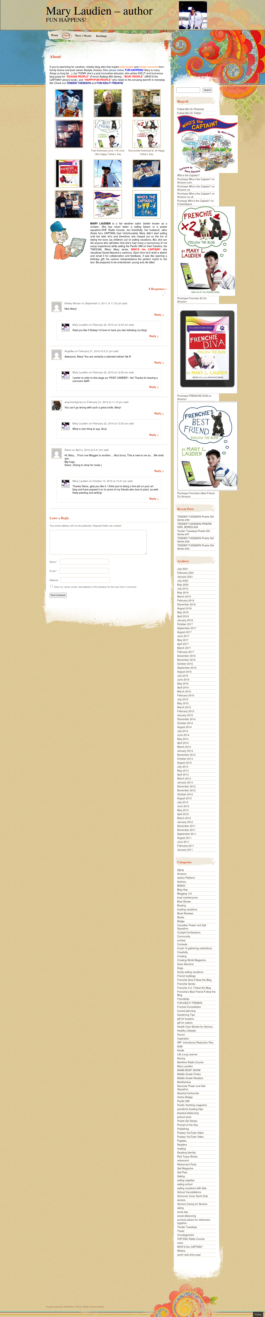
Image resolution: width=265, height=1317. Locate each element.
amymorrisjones (74, 402)
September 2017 (186, 628)
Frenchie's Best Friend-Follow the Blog (196, 993)
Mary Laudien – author (99, 10)
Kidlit (180, 1046)
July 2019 (182, 588)
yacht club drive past (189, 1254)
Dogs (180, 968)
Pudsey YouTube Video (190, 1132)
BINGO (181, 885)
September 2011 (186, 834)
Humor (181, 1034)
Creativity (182, 952)
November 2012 (186, 790)
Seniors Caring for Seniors (192, 1204)
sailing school (185, 1184)
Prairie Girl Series (187, 1121)
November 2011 (186, 830)
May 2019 (183, 592)
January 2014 (185, 750)
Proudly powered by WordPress (60, 1306)
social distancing (186, 1216)
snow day (182, 1212)
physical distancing (188, 1113)
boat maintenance (187, 897)
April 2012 (183, 814)
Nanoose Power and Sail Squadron (191, 1087)
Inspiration (183, 1038)
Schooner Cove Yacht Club (192, 1196)
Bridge (181, 921)
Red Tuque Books (187, 1156)
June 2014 (183, 735)
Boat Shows (184, 901)
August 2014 (184, 727)
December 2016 (186, 656)
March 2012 (184, 818)
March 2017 (184, 648)
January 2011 (185, 849)
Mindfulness (184, 1082)
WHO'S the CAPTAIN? (190, 1246)
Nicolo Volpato (98, 1306)
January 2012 (185, 822)
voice (180, 1243)
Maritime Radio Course (190, 1062)
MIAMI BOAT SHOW (188, 1070)
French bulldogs (186, 976)
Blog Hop (182, 889)
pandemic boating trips (190, 1109)
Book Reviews (185, 913)
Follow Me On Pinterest (190, 109)
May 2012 (183, 810)
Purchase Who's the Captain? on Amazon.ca (196, 188)
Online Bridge (185, 1097)
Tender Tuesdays (187, 1227)
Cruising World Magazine (191, 960)
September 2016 (186, 667)
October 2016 (185, 663)
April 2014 (183, 743)
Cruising (182, 956)
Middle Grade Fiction (189, 1074)
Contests (182, 944)
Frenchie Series (186, 984)
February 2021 (185, 572)
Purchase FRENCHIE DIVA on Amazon (194, 397)
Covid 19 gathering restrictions (194, 948)
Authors (181, 881)
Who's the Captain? (188, 175)
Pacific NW (183, 1101)
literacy (181, 1058)
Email (53, 571)
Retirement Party (186, 1164)
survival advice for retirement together (193, 1221)
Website (54, 580)
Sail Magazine (185, 1168)
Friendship (183, 999)
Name (53, 561)
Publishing (183, 1129)
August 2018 (184, 608)
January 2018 (185, 620)
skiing (180, 1208)
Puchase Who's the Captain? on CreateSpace (195, 202)
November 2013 (186, 754)
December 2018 (186, 604)
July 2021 (182, 568)
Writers (181, 1250)
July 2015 (182, 699)
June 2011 (183, 841)
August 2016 (184, 671)
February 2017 (185, 652)
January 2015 (185, 715)
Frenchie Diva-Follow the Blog (194, 980)
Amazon (182, 873)
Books (180, 917)
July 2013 (182, 766)
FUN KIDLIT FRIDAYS (189, 1003)
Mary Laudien (80, 324)
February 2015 (185, 711)
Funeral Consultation (189, 1007)
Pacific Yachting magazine (192, 1105)
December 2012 (186, 786)
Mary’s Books (83, 35)
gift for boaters (185, 1018)
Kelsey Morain (73, 303)
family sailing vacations (190, 972)
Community (183, 936)
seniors (181, 1200)
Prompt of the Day (187, 1125)
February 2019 (185, 600)
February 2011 (185, 845)
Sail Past (182, 1172)
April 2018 (183, 616)
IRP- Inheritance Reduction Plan (195, 1042)
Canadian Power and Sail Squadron (191, 926)
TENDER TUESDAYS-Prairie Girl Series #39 (195, 518)
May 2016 (183, 683)
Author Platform (186, 877)
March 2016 (184, 691)
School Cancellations (189, 1192)
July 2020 (182, 580)
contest (181, 940)
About (66, 35)
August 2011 (184, 838)
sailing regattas (186, 1180)
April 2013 (183, 774)
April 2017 (183, 644)
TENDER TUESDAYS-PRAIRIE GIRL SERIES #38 (194, 525)
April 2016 (183, 687)
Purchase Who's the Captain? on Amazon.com (196, 180)
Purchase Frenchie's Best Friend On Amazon (196, 494)
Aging (180, 870)
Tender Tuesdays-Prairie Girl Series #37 (193, 532)
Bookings (101, 36)
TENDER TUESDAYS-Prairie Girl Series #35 (195, 546)
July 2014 (182, 731)
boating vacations (187, 909)
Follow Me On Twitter (189, 113)
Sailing (181, 1176)
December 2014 (186, 719)
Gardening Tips (186, 1014)
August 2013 (184, 762)
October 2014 (185, 723)
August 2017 (184, 632)
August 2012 (184, 798)
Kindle (180, 1050)
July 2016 (182, 675)
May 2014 (183, 739)
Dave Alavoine (185, 964)
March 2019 (184, 596)
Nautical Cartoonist (188, 1093)
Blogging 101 (184, 893)
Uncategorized (185, 1235)
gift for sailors (185, 1022)
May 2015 (183, 703)
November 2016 (186, 659)
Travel (180, 1231)
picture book (184, 1117)
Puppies (181, 1140)
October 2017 (185, 624)
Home (54, 35)
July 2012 (182, 802)
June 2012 (183, 806)
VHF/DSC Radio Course (191, 1239)
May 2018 (183, 612)
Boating (181, 905)
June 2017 (183, 636)
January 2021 (185, 576)
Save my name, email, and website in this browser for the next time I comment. (95, 586)
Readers (182, 1144)
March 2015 (184, 707)
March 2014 (184, 747)
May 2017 (183, 640)
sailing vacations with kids (191, 1188)
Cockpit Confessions (188, 932)
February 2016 (185, 695)
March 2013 (184, 778)
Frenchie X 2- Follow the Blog (194, 988)
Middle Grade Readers (190, 1078)
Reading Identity (186, 1152)
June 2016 (183, 679)
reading (181, 1148)
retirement (183, 1160)
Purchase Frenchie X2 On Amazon (192, 299)
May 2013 (183, 770)
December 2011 (186, 826)
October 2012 (185, 794)
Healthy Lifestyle (186, 1030)
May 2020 (183, 584)
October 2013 (185, 758)
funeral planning (186, 1011)
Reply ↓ (159, 314)
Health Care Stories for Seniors (195, 1026)
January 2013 (185, 782)
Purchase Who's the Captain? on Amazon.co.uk (196, 195)
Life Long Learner (187, 1054)
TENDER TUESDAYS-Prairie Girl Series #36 (195, 539)
